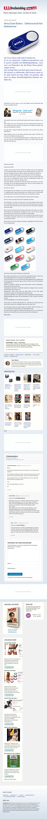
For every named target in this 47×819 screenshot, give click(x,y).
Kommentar (11, 548)
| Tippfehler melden (19, 354)
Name (9, 563)
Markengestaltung (30, 63)
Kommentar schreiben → (12, 458)
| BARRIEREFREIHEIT (29, 795)
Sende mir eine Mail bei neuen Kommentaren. (21, 577)
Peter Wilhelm (15, 360)
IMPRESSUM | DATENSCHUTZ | (11, 795)
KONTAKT (21, 795)
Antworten (9, 489)
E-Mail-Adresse (11, 568)
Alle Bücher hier (12, 632)
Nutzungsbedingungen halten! (19, 459)
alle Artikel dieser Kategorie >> (12, 349)
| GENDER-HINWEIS (20, 796)
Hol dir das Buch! (12, 630)
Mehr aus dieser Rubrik (10, 779)
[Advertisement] (23, 91)
